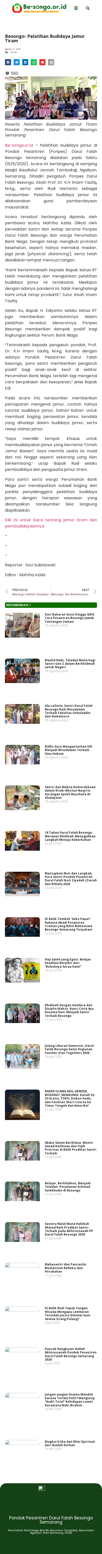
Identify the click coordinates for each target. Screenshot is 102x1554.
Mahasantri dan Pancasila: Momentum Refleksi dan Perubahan (66, 1268)
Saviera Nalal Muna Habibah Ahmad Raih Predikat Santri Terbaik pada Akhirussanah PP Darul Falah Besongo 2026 (69, 1229)
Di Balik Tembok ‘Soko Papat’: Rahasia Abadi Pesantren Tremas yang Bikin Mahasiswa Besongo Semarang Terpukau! (68, 924)
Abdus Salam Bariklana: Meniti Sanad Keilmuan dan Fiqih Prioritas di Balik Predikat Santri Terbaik (70, 1148)
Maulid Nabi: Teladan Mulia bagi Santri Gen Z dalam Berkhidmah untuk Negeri (70, 663)
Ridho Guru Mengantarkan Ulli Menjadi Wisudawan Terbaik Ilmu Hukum (68, 750)
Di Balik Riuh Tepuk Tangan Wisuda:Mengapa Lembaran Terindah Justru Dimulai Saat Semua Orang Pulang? (67, 1313)
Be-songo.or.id (19, 145)
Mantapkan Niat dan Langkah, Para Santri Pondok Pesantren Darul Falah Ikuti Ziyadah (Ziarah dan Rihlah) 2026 (71, 878)
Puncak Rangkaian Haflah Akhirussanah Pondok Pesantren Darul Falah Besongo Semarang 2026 (71, 1354)
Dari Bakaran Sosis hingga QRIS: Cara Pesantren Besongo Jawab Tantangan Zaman (70, 618)
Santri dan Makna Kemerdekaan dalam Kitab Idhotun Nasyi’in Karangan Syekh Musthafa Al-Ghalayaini (70, 792)
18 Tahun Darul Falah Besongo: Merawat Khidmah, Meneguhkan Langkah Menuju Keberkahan (70, 836)
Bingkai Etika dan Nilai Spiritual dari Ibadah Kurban (70, 1443)
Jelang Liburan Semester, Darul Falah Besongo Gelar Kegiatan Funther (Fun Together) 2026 (69, 1049)
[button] (8, 62)
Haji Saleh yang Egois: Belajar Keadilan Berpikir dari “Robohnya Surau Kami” (68, 963)
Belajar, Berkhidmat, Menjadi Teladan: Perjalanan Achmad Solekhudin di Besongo (68, 1186)
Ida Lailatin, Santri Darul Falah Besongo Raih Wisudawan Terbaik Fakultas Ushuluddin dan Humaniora (69, 711)
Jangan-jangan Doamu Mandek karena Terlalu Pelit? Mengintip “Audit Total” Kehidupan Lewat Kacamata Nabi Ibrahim (70, 1400)
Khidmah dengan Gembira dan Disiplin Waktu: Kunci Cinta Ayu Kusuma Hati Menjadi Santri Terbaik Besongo (69, 1010)
